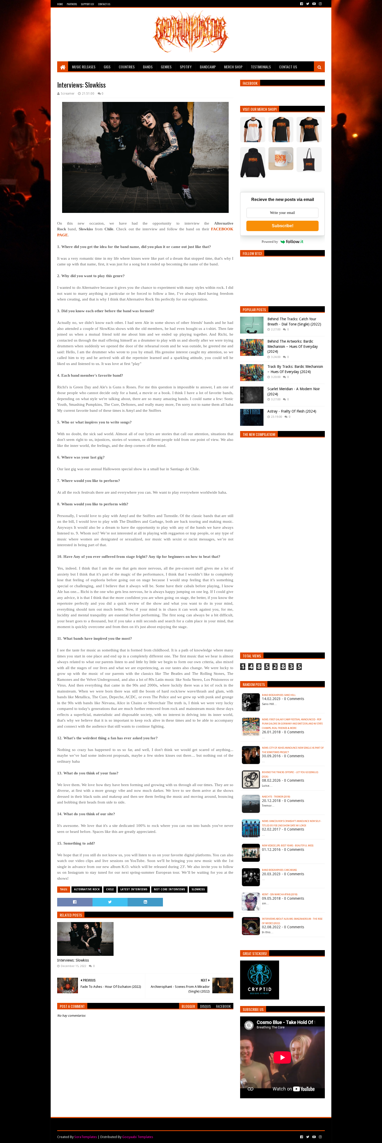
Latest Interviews (133, 889)
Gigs (107, 66)
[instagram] (320, 4)
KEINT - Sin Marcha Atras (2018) (279, 894)
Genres (166, 66)
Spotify (186, 66)
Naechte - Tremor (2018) (276, 796)
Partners (72, 4)
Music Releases (83, 66)
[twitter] (307, 4)
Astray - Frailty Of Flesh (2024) (291, 411)
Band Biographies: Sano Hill (279, 695)
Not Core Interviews (169, 889)
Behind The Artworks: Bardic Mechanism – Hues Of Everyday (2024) (292, 346)
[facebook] (301, 4)
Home (60, 4)
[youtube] (314, 4)
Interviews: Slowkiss (73, 960)
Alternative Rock (87, 889)
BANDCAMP (208, 66)
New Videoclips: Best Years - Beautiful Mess (287, 845)
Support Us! (87, 4)
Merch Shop (233, 66)
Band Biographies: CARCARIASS (279, 870)
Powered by (270, 242)
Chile (110, 889)
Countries (127, 66)
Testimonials (261, 66)
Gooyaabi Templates (137, 1137)
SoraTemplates (85, 1137)
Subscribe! (282, 226)
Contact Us (104, 4)
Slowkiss (198, 889)
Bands (148, 66)
